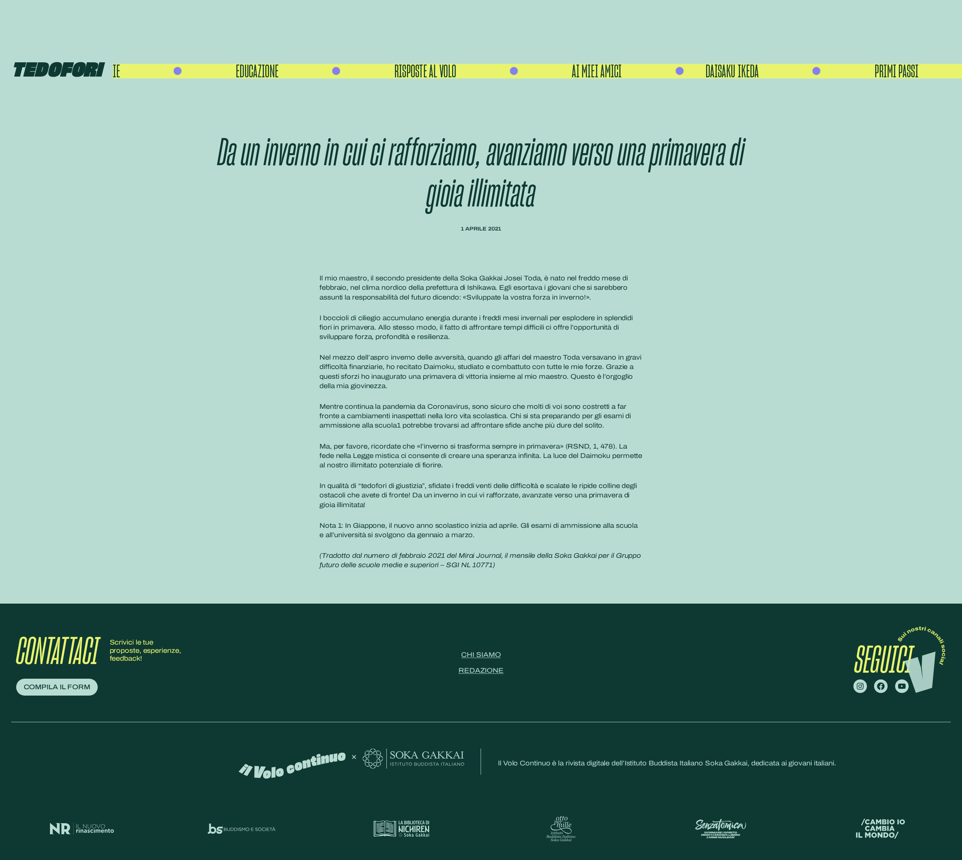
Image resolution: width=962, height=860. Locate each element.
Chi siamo (481, 654)
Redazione (481, 670)
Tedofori (56, 71)
